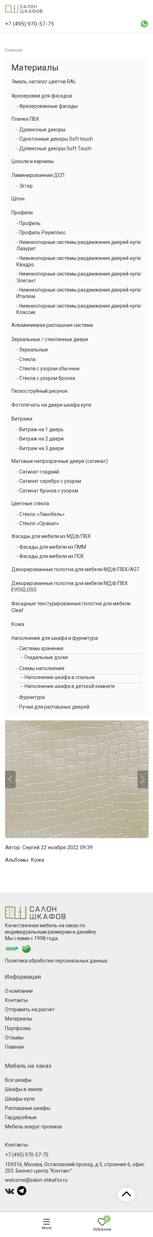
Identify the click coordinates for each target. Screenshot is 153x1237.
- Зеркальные (32, 350)
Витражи (21, 419)
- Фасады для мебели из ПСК (50, 556)
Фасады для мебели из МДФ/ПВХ (51, 536)
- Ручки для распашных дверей (52, 707)
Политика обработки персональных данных (56, 961)
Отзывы (14, 1037)
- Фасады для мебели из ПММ (51, 547)
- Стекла (26, 359)
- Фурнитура (30, 697)
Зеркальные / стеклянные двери (49, 339)
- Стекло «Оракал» (37, 523)
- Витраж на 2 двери (40, 439)
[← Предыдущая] (10, 779)
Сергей (30, 847)
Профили (22, 212)
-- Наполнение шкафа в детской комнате (67, 686)
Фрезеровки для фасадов (41, 96)
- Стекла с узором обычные (48, 368)
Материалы (34, 68)
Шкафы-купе (20, 1099)
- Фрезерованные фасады (47, 106)
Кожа (17, 624)
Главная (14, 1047)
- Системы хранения (39, 648)
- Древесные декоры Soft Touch (53, 148)
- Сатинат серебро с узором (48, 481)
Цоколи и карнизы (32, 161)
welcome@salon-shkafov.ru (36, 1180)
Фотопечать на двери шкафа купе (51, 405)
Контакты (16, 1000)
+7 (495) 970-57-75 (26, 1155)
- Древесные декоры (40, 129)
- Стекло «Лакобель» (40, 514)
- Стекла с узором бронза (45, 378)
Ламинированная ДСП (37, 175)
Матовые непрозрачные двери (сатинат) (59, 461)
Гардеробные (21, 1117)
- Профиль (28, 223)
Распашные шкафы (27, 1108)
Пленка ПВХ (25, 119)
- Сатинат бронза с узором (47, 491)
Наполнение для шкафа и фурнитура (54, 638)
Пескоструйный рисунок (39, 391)
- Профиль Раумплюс (41, 232)
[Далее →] (76, 779)
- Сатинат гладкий (37, 472)
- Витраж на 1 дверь (40, 429)
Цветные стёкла (30, 503)
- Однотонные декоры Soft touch (54, 139)
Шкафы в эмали (23, 1089)
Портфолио (18, 1028)
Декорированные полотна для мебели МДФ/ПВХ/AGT (75, 569)
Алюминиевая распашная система (52, 325)
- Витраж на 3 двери (40, 448)
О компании (19, 991)
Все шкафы (18, 1080)
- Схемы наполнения (40, 668)
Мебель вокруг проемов (33, 1126)
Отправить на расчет (30, 1009)
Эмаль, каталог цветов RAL (43, 81)
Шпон (18, 199)
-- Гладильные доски (44, 657)
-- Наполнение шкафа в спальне (57, 677)
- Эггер (24, 186)
